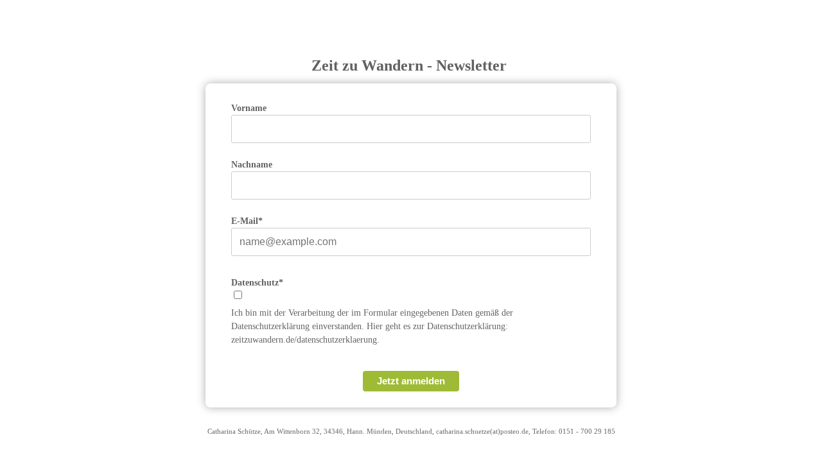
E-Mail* (247, 221)
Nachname (251, 164)
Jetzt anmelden (411, 380)
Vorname (249, 108)
